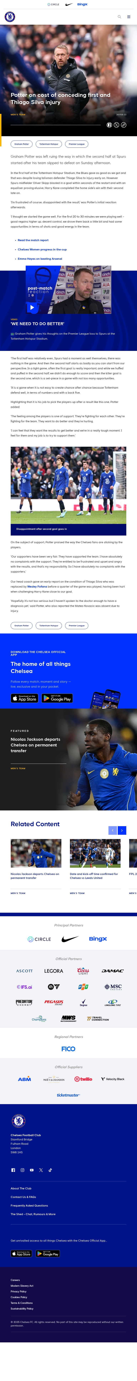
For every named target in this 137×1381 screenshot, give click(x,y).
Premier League (77, 144)
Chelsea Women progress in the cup (42, 249)
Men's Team (18, 115)
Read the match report (33, 240)
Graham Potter (21, 144)
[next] (122, 830)
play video (33, 267)
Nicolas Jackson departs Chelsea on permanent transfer (35, 876)
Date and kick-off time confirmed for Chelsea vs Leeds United (94, 876)
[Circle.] (54, 4)
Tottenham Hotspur (48, 144)
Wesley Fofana (37, 586)
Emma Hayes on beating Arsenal (40, 258)
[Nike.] (68, 4)
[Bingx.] (82, 4)
